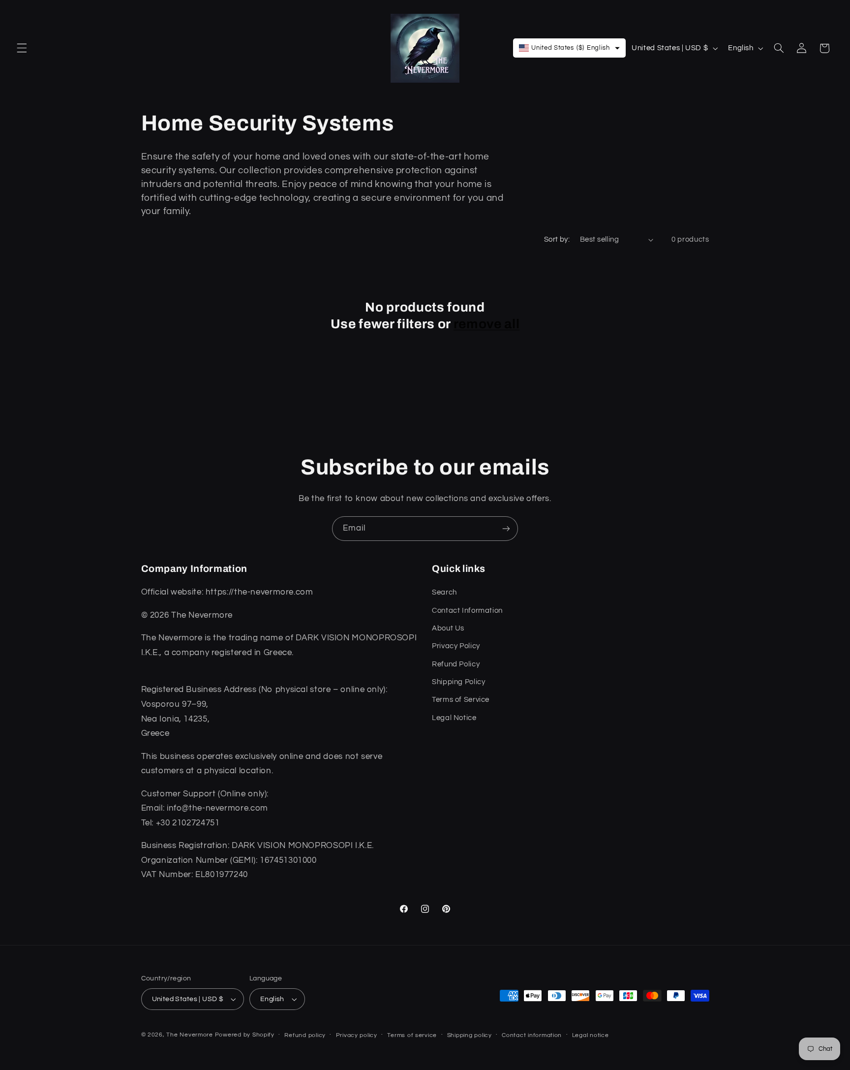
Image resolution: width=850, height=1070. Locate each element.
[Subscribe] (506, 528)
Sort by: (557, 239)
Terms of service (412, 1035)
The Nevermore (189, 1035)
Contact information (532, 1035)
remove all (487, 324)
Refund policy (305, 1035)
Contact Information (467, 610)
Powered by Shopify (244, 1035)
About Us (448, 628)
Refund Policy (456, 664)
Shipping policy (469, 1035)
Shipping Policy (458, 682)
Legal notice (590, 1035)
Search (444, 592)
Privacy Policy (456, 646)
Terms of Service (460, 699)
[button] (21, 48)
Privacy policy (356, 1035)
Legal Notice (454, 718)
